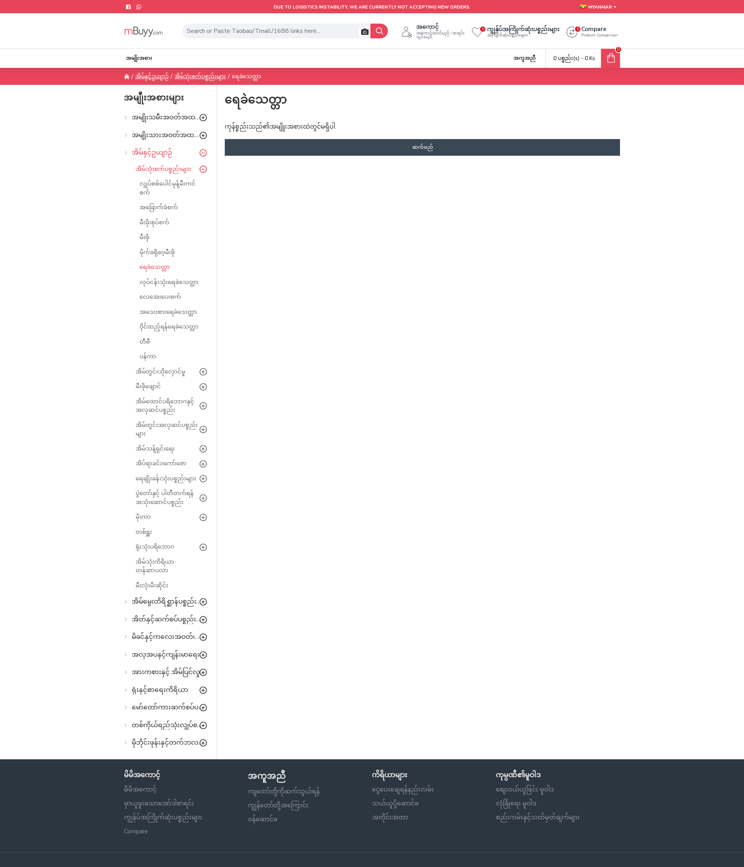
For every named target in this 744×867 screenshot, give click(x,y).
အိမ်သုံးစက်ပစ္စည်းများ (200, 76)
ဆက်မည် (422, 147)
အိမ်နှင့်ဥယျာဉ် (152, 76)
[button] (364, 31)
